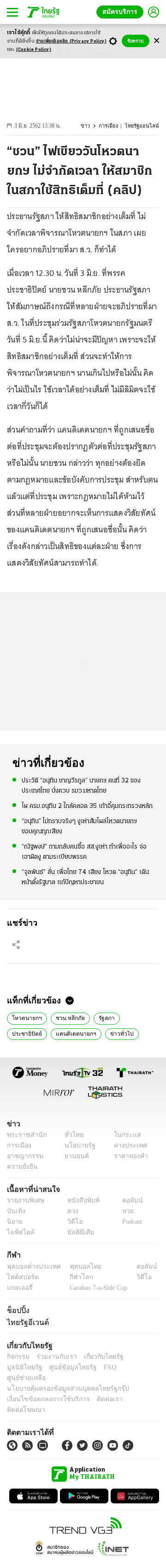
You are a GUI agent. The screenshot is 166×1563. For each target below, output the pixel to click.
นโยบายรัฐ (76, 1145)
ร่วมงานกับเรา (53, 1356)
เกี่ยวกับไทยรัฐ (96, 1356)
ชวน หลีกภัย (67, 1017)
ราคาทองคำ (128, 1156)
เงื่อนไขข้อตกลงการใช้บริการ (43, 1388)
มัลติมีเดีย (77, 1232)
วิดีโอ (72, 1222)
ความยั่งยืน (21, 1166)
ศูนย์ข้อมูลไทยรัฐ (28, 1367)
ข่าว (90, 125)
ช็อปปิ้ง (17, 1310)
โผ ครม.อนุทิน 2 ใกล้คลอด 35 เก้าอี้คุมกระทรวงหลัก (87, 805)
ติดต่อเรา (97, 1388)
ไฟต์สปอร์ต (21, 1277)
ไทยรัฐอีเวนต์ (25, 1322)
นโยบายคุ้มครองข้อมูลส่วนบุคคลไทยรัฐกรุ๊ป (61, 1377)
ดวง (70, 1211)
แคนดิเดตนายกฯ (72, 1033)
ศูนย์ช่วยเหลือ (91, 1367)
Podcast (130, 1222)
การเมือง (112, 125)
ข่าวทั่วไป (115, 1033)
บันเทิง (15, 1211)
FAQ (61, 1367)
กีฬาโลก (74, 1277)
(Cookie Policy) (33, 49)
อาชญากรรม (23, 1156)
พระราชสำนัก (24, 1134)
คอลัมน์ (128, 1200)
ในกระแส (124, 1134)
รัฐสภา (103, 1017)
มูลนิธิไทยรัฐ (138, 1356)
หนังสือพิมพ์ (80, 1200)
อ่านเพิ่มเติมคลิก (71, 41)
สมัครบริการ (121, 11)
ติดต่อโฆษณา (133, 1388)
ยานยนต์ (74, 1156)
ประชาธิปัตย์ (26, 1033)
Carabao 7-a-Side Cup (96, 1287)
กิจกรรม (17, 1356)
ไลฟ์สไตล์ (18, 1232)
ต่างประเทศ (127, 1145)
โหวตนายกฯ (25, 1017)
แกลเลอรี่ (18, 1287)
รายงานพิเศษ (24, 1200)
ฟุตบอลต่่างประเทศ (30, 1266)
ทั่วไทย (71, 1134)
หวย (124, 1211)
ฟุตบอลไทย (78, 1266)
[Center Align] (156, 40)
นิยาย (14, 1222)
